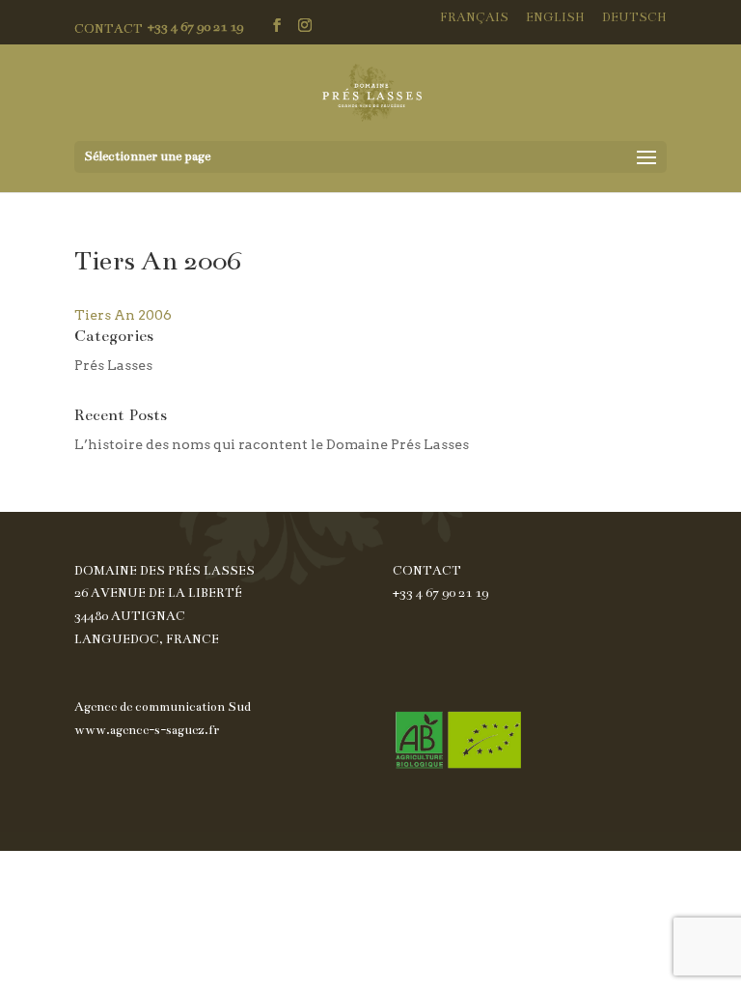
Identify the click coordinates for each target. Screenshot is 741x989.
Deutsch (634, 18)
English (555, 18)
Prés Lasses (113, 365)
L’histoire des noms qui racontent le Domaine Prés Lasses (271, 444)
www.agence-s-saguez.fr (146, 730)
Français (474, 18)
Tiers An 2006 (123, 315)
